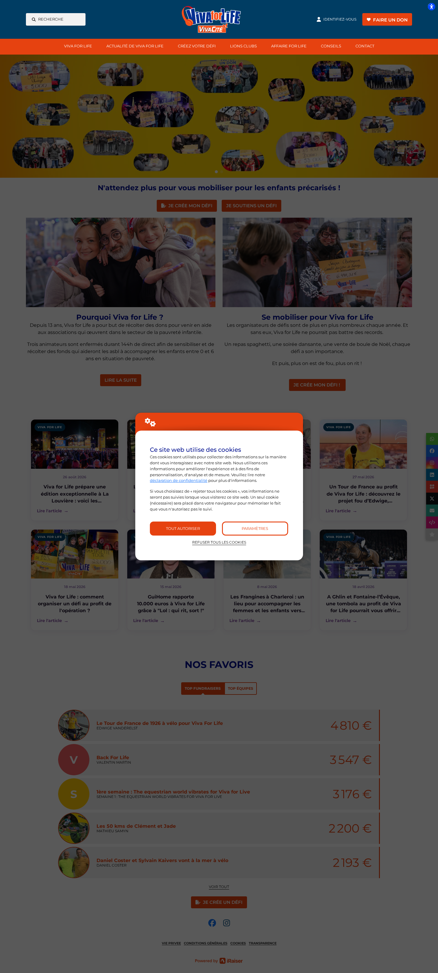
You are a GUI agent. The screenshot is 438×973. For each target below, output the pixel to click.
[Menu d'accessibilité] (431, 6)
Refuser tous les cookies (219, 542)
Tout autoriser (183, 528)
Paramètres (255, 528)
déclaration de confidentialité (178, 480)
